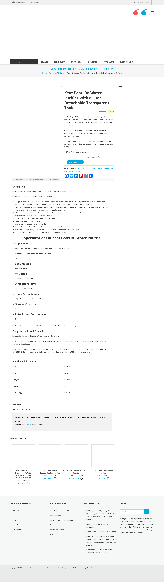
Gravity (15, 520)
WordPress (106, 568)
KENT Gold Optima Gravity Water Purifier (50, 471)
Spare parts (108, 62)
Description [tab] (19, 180)
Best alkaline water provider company (63, 511)
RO (14, 515)
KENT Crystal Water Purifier (76, 471)
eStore (82, 568)
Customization (127, 62)
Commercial (76, 62)
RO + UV (86, 168)
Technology (59, 62)
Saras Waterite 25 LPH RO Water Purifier (101, 532)
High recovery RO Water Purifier (61, 520)
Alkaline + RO (17, 529)
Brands (44, 62)
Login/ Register (138, 2)
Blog (51, 534)
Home (44, 73)
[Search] (146, 511)
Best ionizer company (57, 529)
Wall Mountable (55, 515)
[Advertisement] (82, 41)
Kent (80, 168)
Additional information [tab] (36, 180)
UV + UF (15, 525)
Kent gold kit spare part (58, 525)
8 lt (59, 73)
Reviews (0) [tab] (54, 180)
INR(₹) (148, 2)
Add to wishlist (91, 157)
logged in (27, 424)
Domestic (92, 62)
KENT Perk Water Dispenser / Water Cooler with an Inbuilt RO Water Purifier (23, 474)
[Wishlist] (135, 13)
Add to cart (74, 162)
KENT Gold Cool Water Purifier (103, 471)
